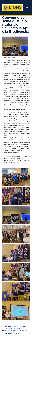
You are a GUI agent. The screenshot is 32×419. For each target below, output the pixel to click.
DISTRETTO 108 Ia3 (12, 326)
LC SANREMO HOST (18, 328)
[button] (27, 7)
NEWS (17, 334)
